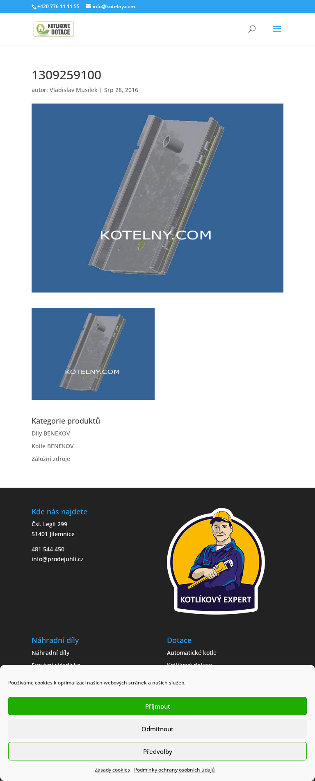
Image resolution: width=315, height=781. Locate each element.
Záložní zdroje (51, 459)
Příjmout (157, 706)
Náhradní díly (50, 653)
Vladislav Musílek (74, 90)
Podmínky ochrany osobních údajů (175, 769)
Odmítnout (157, 729)
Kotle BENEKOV (53, 446)
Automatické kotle (192, 653)
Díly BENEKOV (51, 433)
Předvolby (157, 751)
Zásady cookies (112, 769)
